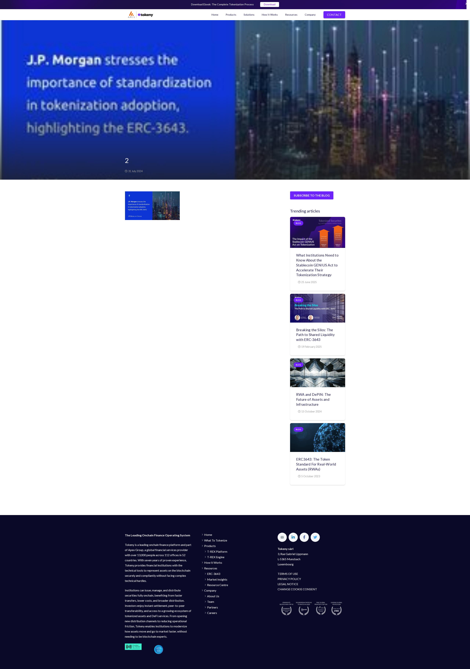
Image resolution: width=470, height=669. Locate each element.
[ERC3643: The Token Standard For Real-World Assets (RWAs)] (317, 437)
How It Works (213, 562)
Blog (298, 223)
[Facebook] (304, 537)
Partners (212, 607)
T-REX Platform (217, 551)
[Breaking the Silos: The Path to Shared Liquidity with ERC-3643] (317, 308)
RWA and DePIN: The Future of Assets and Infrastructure (313, 399)
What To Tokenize (215, 540)
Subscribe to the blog (312, 195)
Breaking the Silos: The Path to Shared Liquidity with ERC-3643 (315, 335)
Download (269, 4)
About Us (213, 596)
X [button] (466, 3)
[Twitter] (315, 537)
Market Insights (217, 579)
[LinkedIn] (293, 537)
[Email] (282, 537)
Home (208, 534)
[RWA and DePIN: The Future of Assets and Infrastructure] (317, 372)
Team (210, 601)
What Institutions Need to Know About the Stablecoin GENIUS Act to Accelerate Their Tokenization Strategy (317, 265)
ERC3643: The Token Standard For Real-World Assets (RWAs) (316, 464)
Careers (212, 613)
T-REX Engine (215, 557)
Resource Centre (217, 585)
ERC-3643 (213, 573)
